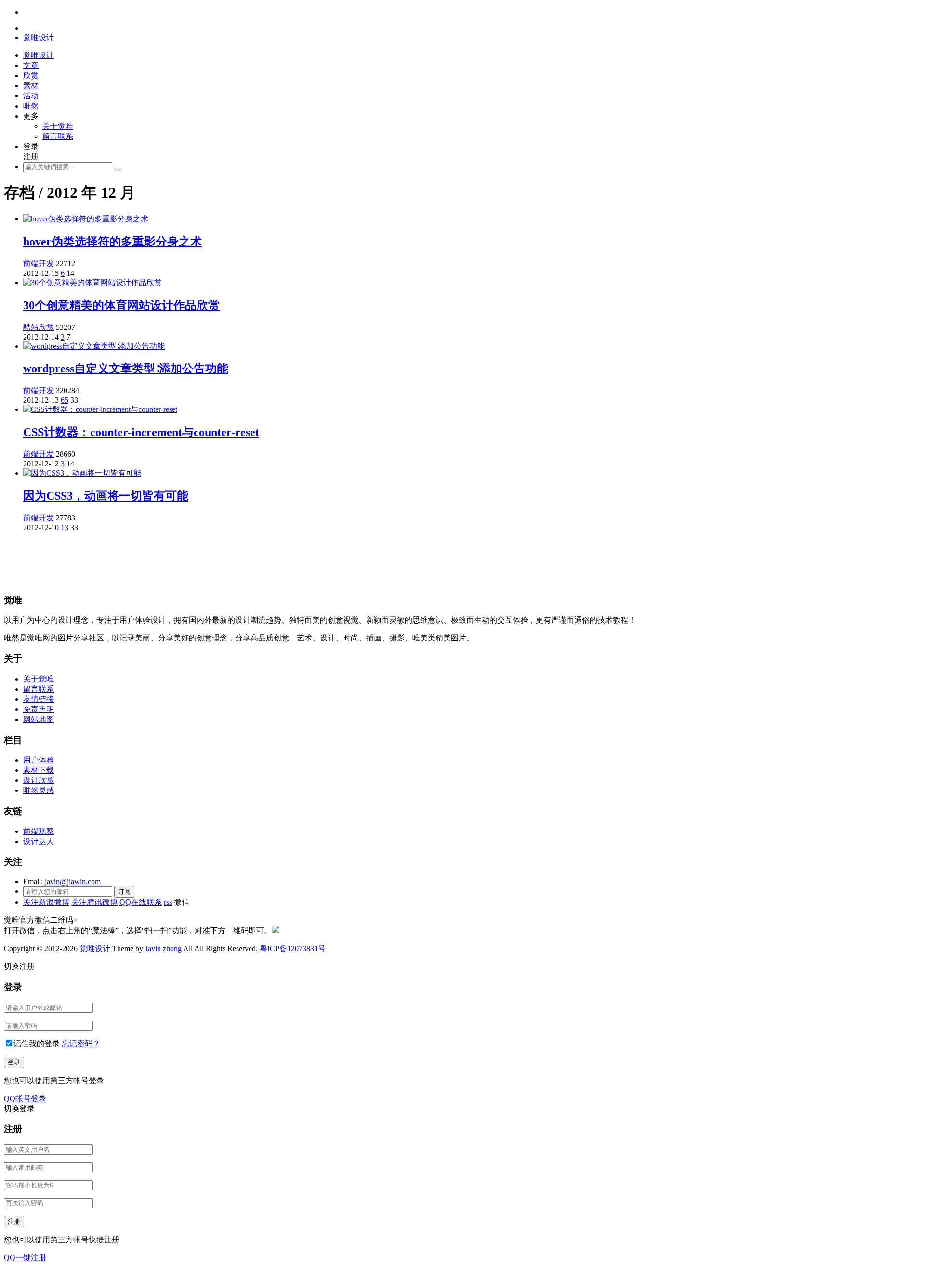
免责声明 (38, 709)
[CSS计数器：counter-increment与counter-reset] (100, 409)
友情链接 (38, 699)
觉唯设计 (94, 948)
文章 (31, 65)
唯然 (31, 106)
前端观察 (38, 831)
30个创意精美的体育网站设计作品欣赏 (121, 305)
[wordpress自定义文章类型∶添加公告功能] (94, 346)
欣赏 (31, 75)
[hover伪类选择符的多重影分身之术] (85, 219)
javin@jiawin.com (73, 881)
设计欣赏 (38, 780)
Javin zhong (163, 948)
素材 (31, 86)
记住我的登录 (36, 1043)
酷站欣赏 (38, 327)
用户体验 (38, 760)
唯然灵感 (38, 790)
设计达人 (38, 841)
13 (64, 527)
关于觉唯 (57, 126)
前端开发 (38, 263)
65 (64, 400)
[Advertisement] (293, 561)
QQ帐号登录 (25, 1098)
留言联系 (57, 136)
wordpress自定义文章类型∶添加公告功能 (125, 368)
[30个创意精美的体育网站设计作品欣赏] (92, 282)
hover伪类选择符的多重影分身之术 (112, 241)
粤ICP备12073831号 (293, 948)
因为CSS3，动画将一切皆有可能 (105, 496)
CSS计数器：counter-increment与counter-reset (141, 432)
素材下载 (38, 770)
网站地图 (38, 719)
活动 (31, 96)
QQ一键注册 (25, 1257)
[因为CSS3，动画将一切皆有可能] (82, 473)
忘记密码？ (81, 1043)
